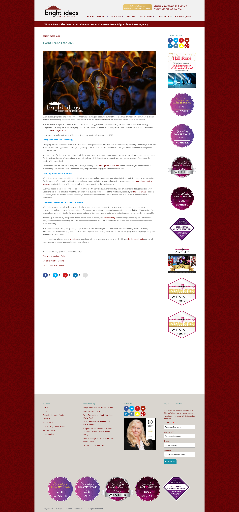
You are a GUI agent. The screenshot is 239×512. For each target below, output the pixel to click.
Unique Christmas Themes (53, 265)
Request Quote (183, 17)
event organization (58, 130)
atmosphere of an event (109, 166)
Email (167, 441)
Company (168, 450)
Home (90, 17)
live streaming (109, 218)
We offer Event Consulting (53, 261)
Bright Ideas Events (136, 239)
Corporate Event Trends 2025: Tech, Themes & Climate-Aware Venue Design (98, 431)
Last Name (169, 432)
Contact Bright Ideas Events (54, 426)
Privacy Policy (48, 434)
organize (73, 239)
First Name (169, 423)
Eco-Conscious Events (92, 411)
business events (139, 192)
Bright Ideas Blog (51, 36)
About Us (116, 17)
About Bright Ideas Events (53, 415)
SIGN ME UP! (170, 462)
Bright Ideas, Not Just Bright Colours (98, 407)
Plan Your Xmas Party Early (54, 256)
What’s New (146, 17)
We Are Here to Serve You (93, 445)
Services (101, 17)
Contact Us (163, 17)
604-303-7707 (176, 8)
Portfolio (131, 17)
